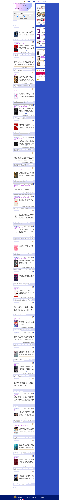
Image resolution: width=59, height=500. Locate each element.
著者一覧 (35, 496)
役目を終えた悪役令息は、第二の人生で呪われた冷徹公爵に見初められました (41, 16)
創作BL (15, 101)
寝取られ (25, 180)
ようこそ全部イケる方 (25, 468)
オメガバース (23, 149)
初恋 (28, 452)
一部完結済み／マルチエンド (26, 132)
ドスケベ (18, 469)
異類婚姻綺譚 (16, 457)
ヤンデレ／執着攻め (27, 359)
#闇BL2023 (20, 468)
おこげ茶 (15, 304)
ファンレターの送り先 (41, 497)
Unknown (15, 59)
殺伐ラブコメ (17, 132)
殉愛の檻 (15, 409)
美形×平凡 (23, 117)
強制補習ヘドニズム (17, 318)
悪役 (31, 69)
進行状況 (24, 15)
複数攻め (17, 406)
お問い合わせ (36, 497)
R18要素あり (21, 70)
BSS (30, 238)
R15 (22, 16)
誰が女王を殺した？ (17, 288)
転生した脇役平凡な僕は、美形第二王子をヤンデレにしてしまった (41, 22)
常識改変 (32, 101)
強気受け (29, 117)
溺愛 (14, 406)
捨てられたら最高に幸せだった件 (42, 35)
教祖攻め (23, 269)
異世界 (16, 69)
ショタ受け (15, 453)
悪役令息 (17, 149)
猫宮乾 (14, 473)
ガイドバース (18, 55)
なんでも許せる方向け (16, 70)
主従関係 (25, 85)
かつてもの (15, 365)
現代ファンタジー (16, 376)
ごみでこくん (15, 91)
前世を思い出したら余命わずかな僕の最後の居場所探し (22, 154)
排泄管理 (15, 345)
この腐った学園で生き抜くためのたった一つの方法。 (22, 197)
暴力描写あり (23, 284)
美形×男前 (20, 269)
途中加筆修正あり (24, 165)
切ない (20, 165)
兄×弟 (18, 253)
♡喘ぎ (17, 101)
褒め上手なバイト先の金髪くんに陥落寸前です (42, 41)
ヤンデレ (28, 69)
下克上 (26, 420)
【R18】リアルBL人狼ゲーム (18, 364)
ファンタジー (17, 85)
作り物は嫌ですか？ (17, 348)
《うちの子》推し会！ (28, 497)
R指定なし (19, 16)
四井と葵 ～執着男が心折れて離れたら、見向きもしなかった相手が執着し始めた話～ (42, 57)
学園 (17, 208)
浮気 (14, 239)
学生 (16, 39)
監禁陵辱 (20, 284)
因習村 (32, 269)
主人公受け (32, 180)
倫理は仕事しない (31, 468)
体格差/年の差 (19, 453)
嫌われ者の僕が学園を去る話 (18, 303)
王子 (20, 85)
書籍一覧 (23, 496)
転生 (19, 164)
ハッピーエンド (15, 86)
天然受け (30, 253)
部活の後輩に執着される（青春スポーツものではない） (22, 379)
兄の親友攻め (17, 283)
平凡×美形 (17, 359)
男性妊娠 (20, 376)
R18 (25, 16)
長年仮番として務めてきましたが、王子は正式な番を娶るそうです (22, 74)
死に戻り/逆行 (27, 149)
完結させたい (22, 164)
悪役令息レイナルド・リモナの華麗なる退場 (41, 10)
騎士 (22, 85)
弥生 (14, 458)
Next (18, 25)
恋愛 (17, 165)
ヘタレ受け (21, 132)
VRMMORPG (15, 483)
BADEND (21, 360)
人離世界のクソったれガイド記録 (19, 43)
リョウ (14, 155)
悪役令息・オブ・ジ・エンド (18, 138)
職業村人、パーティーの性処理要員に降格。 (20, 106)
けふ (14, 75)
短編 (16, 238)
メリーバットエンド (20, 180)
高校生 (29, 101)
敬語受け (22, 253)
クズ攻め (15, 55)
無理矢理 (18, 150)
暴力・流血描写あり (16, 360)
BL (14, 39)
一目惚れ (31, 452)
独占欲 (30, 420)
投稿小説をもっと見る (42, 45)
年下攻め (15, 165)
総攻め (22, 359)
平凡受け (26, 117)
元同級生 (26, 269)
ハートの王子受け (29, 300)
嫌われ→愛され (17, 314)
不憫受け (26, 164)
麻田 (14, 395)
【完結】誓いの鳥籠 (17, 333)
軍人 (20, 420)
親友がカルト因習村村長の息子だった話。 (20, 258)
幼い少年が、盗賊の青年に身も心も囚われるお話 (21, 441)
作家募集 (33, 497)
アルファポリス (15, 8)
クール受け (15, 330)
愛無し (32, 238)
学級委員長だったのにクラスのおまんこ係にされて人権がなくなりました (22, 90)
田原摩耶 (15, 44)
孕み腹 (15, 469)
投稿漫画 (41, 496)
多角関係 (24, 39)
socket (14, 380)
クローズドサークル (25, 222)
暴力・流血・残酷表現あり (23, 69)
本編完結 (24, 118)
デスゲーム (20, 222)
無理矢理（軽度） (25, 452)
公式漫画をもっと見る (42, 24)
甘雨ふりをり (16, 394)
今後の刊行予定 (27, 496)
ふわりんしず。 (15, 187)
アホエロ (25, 253)
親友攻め (28, 238)
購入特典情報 (31, 496)
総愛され (20, 101)
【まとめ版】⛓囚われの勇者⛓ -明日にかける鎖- (21, 425)
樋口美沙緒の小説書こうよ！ (21, 497)
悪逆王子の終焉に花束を (17, 58)
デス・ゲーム (23, 483)
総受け (18, 39)
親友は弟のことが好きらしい (18, 227)
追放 (21, 118)
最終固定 (30, 483)
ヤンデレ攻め (15, 118)
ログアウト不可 (19, 483)
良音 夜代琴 (15, 426)
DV (29, 39)
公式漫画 (20, 496)
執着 (18, 69)
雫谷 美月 (15, 170)
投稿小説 (38, 496)
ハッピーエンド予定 (30, 164)
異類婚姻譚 (17, 468)
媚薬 (21, 452)
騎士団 (15, 438)
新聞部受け (26, 208)
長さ (14, 15)
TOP (18, 496)
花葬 (14, 272)
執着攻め (27, 39)
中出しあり (28, 180)
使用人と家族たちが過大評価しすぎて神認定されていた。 (22, 186)
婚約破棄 (31, 149)
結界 (27, 85)
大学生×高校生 (15, 284)
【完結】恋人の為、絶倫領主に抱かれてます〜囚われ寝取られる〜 (22, 169)
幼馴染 (21, 39)
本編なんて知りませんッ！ (42, 30)
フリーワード (15, 13)
